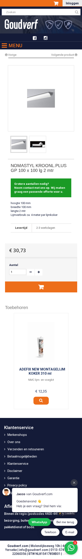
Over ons (13, 442)
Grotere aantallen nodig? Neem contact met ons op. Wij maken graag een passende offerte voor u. (39, 187)
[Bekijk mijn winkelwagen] (56, 4)
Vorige (11, 54)
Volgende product (63, 54)
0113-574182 (60, 550)
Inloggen (72, 3)
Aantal (13, 265)
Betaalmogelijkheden (22, 456)
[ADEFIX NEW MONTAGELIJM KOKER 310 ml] (41, 342)
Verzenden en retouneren (25, 449)
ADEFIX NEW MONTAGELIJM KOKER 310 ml (42, 371)
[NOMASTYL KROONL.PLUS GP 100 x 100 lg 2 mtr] (18, 144)
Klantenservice (17, 464)
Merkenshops (17, 435)
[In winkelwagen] (41, 286)
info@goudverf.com (33, 550)
